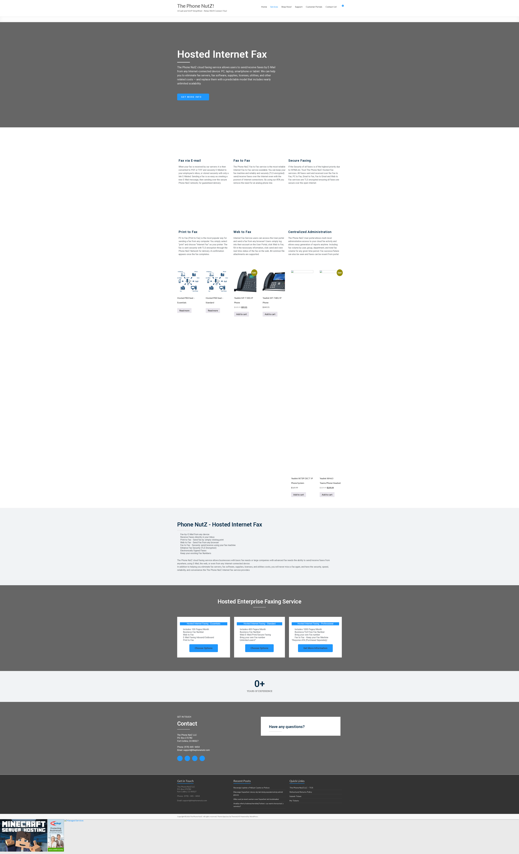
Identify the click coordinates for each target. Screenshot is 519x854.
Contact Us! (331, 6)
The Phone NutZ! (195, 6)
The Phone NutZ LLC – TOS (301, 787)
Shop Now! (286, 6)
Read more (184, 310)
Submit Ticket (295, 796)
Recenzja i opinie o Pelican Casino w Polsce (251, 787)
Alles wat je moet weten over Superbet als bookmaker (256, 799)
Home (264, 6)
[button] (193, 97)
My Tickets (294, 800)
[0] (341, 6)
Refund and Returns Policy (301, 792)
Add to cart (241, 314)
